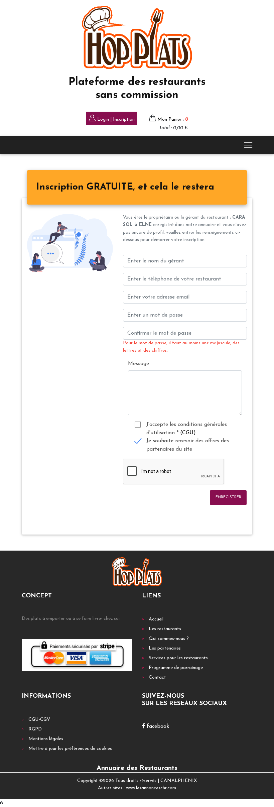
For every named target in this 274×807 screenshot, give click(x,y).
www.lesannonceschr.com (151, 788)
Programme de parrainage (176, 667)
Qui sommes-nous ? (169, 638)
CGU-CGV (39, 719)
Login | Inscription (115, 119)
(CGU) (188, 433)
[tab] (125, 187)
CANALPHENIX (178, 780)
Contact (157, 677)
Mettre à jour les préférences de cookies (70, 748)
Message (138, 363)
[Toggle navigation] (248, 145)
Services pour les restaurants (178, 658)
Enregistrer (228, 497)
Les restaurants (165, 628)
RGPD (35, 729)
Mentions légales (45, 738)
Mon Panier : (172, 119)
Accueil (156, 619)
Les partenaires (165, 648)
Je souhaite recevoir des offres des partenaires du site (187, 441)
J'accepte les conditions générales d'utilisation (186, 425)
